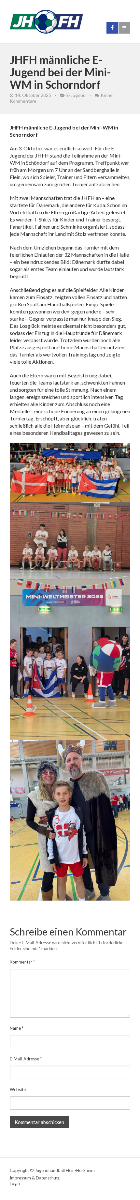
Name (16, 1028)
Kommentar (22, 962)
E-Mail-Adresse (26, 1058)
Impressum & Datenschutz (35, 1177)
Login (15, 1183)
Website (18, 1089)
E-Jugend (76, 95)
